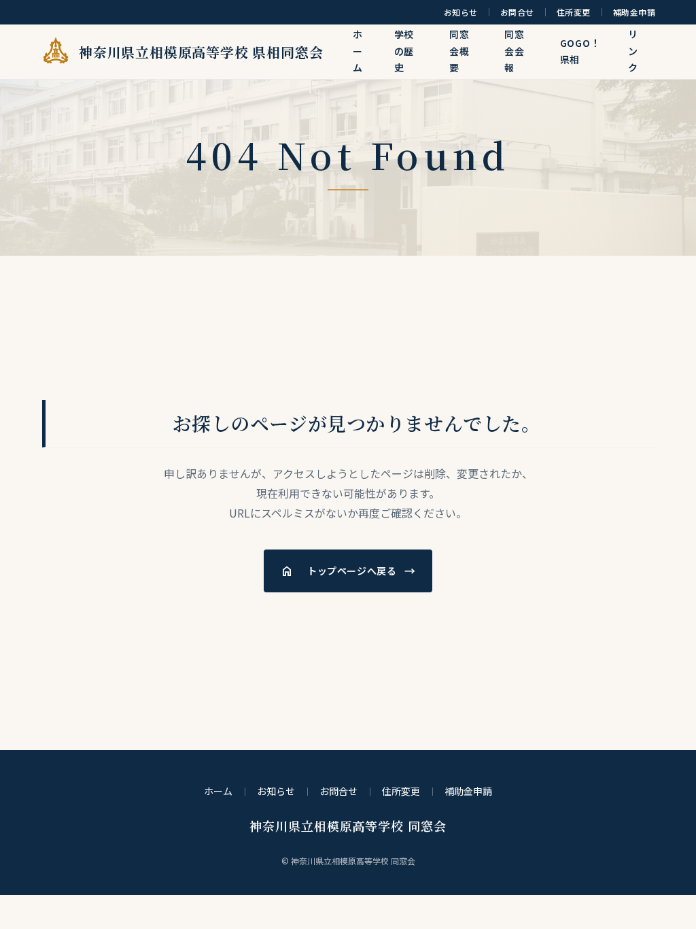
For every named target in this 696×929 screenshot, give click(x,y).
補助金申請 (634, 12)
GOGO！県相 (580, 51)
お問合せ (517, 12)
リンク (633, 50)
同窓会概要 (459, 50)
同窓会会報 (514, 50)
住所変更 (574, 12)
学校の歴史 (404, 50)
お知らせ (461, 12)
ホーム (358, 50)
